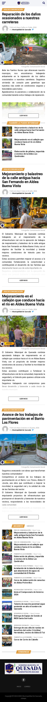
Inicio (19, 686)
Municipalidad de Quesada (21, 30)
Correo (27, 686)
